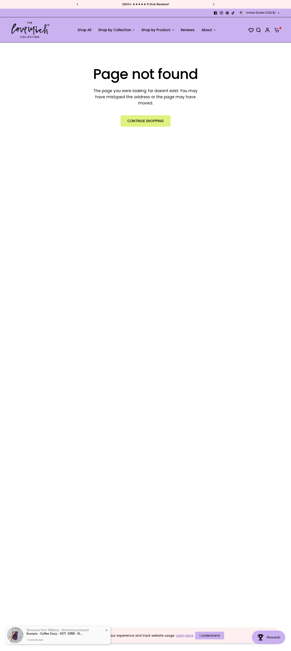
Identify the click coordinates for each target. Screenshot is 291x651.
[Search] (258, 30)
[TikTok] (233, 13)
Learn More (184, 635)
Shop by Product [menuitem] (156, 30)
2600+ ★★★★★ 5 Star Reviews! (145, 4)
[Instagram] (221, 13)
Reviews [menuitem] (188, 30)
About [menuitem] (206, 30)
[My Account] (267, 30)
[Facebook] (215, 13)
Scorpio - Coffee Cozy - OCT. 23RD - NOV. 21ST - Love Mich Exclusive (54, 633)
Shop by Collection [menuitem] (114, 30)
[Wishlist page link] (249, 30)
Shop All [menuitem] (84, 30)
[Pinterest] (227, 13)
